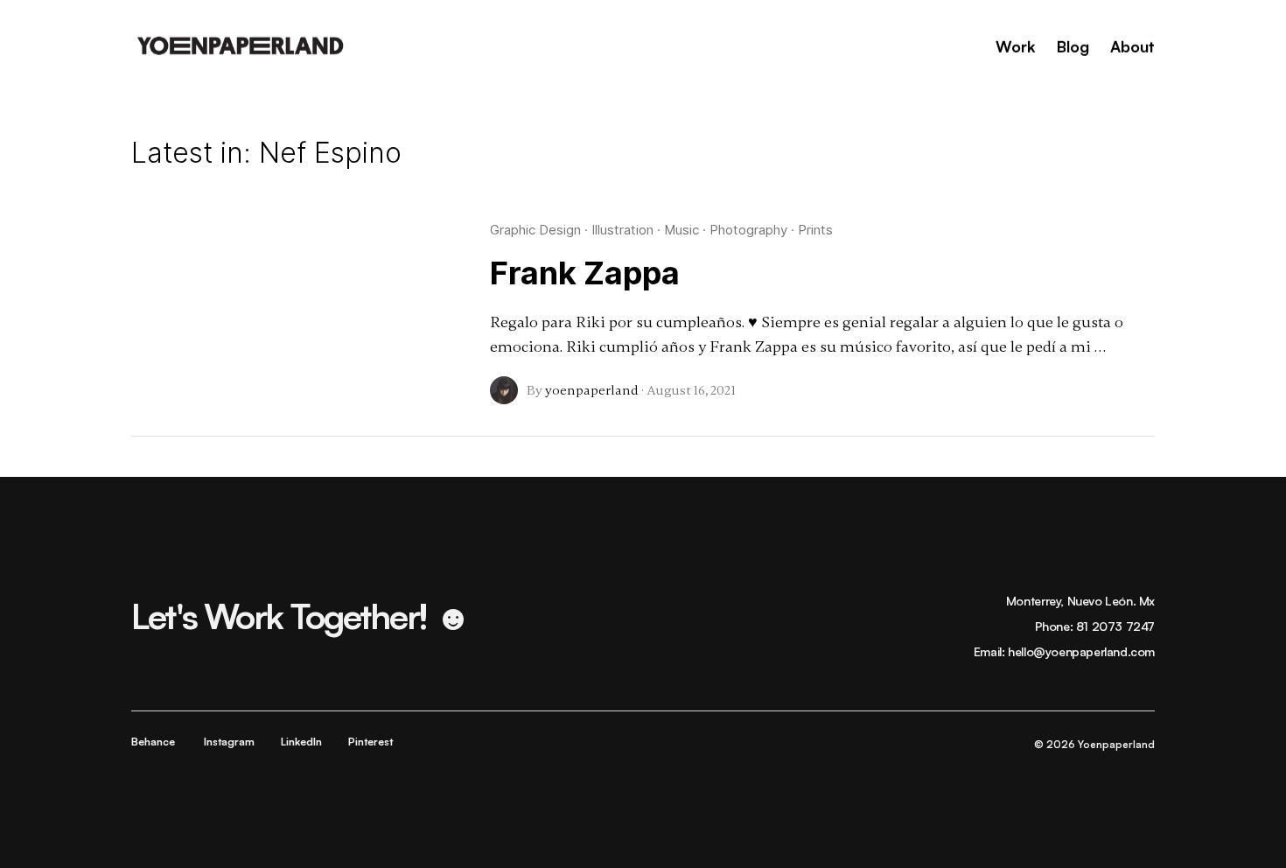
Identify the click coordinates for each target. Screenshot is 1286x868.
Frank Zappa (585, 273)
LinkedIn (301, 741)
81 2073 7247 (1115, 626)
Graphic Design (535, 229)
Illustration (622, 229)
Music (681, 229)
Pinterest (370, 741)
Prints (815, 229)
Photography (748, 229)
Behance (153, 741)
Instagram (229, 741)
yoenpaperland (592, 390)
